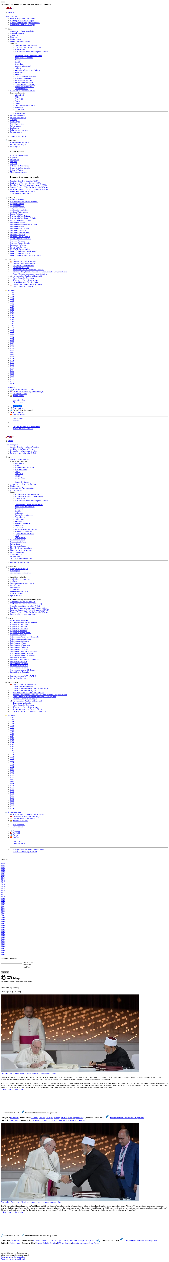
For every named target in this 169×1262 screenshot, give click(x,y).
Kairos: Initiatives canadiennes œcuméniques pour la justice (34, 697)
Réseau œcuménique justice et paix (25, 280)
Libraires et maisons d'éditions (21, 550)
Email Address (28, 962)
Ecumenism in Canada (21, 268)
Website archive (18, 396)
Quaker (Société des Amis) (24, 534)
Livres (10, 441)
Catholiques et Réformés (19, 649)
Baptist (17, 62)
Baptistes (18, 511)
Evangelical (19, 64)
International (19, 95)
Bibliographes (15, 486)
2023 (12, 299)
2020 (12, 305)
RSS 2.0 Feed (18, 412)
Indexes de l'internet (17, 540)
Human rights (15, 122)
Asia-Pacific (19, 99)
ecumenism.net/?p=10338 (41, 1113)
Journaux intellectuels (18, 542)
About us (11, 387)
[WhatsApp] (2, 1105)
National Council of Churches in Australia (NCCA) (28, 187)
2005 (12, 336)
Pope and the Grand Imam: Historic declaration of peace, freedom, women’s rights (30, 1202)
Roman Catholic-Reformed (20, 253)
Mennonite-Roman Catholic (20, 233)
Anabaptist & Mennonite (24, 58)
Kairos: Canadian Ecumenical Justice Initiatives (30, 274)
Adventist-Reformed (17, 200)
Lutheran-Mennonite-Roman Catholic (23, 224)
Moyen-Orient (20, 478)
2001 (12, 344)
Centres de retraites (22, 482)
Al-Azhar (34, 1118)
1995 (12, 356)
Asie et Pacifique (21, 470)
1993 (12, 361)
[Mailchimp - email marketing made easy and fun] (10, 980)
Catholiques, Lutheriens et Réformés (23, 651)
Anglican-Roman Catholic (19, 210)
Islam (70, 1118)
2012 (12, 321)
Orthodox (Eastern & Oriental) (26, 76)
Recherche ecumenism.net (19, 562)
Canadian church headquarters (26, 45)
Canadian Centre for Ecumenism (24, 261)
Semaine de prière (12, 445)
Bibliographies (15, 39)
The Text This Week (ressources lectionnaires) (29, 711)
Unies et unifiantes (17, 593)
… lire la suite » (18, 1089)
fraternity (57, 1118)
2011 (12, 323)
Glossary (13, 120)
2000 (12, 346)
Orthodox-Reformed (17, 241)
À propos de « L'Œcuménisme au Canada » (28, 814)
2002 (12, 342)
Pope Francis (78, 1118)
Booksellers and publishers (20, 41)
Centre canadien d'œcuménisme (24, 684)
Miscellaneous (20, 72)
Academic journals (17, 33)
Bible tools (14, 37)
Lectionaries (14, 128)
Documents (14, 1118)
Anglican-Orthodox (17, 206)
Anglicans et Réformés (18, 631)
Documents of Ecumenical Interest (22, 91)
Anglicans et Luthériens (18, 627)
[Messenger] (2, 1099)
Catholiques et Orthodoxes (19, 647)
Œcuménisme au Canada (22, 703)
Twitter (15, 835)
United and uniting (21, 89)
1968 (12, 379)
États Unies (19, 474)
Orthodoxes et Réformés (19, 668)
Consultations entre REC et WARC (23, 676)
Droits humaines (16, 490)
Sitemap (16, 420)
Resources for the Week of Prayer (22, 25)
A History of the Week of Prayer (22, 21)
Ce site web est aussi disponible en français (28, 392)
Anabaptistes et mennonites (24, 507)
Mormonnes (19, 525)
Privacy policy (18, 402)
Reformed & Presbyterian (19, 166)
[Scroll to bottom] (4, 2)
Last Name (27, 967)
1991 (12, 363)
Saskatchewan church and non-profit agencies (31, 52)
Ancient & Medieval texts (19, 142)
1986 (12, 371)
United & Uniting (16, 170)
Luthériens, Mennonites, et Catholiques (24, 660)
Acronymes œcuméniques (19, 459)
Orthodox (13, 164)
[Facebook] (2, 1096)
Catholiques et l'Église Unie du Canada (24, 637)
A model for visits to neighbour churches (25, 23)
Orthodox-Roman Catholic (20, 243)
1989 (12, 365)
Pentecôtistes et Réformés (19, 672)
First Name (27, 965)
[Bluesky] (2, 1093)
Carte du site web (19, 843)
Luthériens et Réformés (18, 662)
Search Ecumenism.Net (18, 136)
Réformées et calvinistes (23, 532)
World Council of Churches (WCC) (23, 191)
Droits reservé (18, 827)
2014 (12, 317)
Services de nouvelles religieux (21, 558)
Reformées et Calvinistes (19, 591)
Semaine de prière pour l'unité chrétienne (27, 709)
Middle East (19, 107)
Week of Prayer (11, 16)
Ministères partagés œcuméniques (25, 699)
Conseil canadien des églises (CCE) (23, 602)
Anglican (18, 60)
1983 (12, 375)
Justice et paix (15, 544)
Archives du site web (20, 821)
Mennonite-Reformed (18, 230)
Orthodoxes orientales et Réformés (22, 670)
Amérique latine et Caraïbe (24, 468)
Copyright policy (19, 400)
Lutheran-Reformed (17, 226)
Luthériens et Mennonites (19, 657)
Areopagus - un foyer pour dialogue (23, 484)
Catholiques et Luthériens (19, 641)
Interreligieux (15, 571)
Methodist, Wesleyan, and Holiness (27, 70)
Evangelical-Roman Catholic (20, 220)
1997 (12, 352)
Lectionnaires (15, 556)
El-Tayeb (49, 1118)
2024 (12, 297)
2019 (12, 307)
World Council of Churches (23, 286)
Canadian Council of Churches (24, 264)
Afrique (17, 465)
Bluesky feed (17, 406)
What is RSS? (18, 418)
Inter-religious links (17, 124)
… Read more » (7, 1089)
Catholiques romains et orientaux (22, 583)
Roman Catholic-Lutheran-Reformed (23, 251)
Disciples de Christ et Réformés (21, 653)
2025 (12, 295)
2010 (12, 325)
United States (19, 109)
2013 (12, 319)
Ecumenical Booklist (17, 116)
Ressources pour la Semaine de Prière (23, 453)
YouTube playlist (19, 414)
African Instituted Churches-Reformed (24, 202)
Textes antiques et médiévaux (20, 573)
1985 (12, 373)
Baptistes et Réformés (18, 635)
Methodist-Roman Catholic (20, 237)
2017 (12, 311)
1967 (12, 381)
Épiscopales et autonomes (24, 515)
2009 (12, 328)
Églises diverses (20, 538)
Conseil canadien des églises (23, 686)
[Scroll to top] (2, 2)
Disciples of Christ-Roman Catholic (23, 218)
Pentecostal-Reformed (18, 245)
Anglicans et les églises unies (20, 633)
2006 (12, 334)
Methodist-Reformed (17, 235)
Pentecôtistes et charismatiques (26, 529)
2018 (12, 309)
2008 (12, 330)
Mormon (18, 74)
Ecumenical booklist (20, 394)
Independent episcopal (23, 66)
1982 (12, 377)
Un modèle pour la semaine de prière (23, 451)
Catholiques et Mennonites (19, 643)
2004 (12, 338)
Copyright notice (7, 1257)
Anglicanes (19, 509)
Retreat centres (20, 49)
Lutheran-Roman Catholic (19, 228)
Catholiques (19, 513)
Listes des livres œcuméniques (21, 548)
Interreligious (15, 147)
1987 (12, 369)
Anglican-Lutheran (17, 204)
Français (11, 8)
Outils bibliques (15, 554)
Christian (51, 1240)
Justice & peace (15, 126)
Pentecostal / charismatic (23, 80)
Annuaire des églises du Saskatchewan (29, 496)
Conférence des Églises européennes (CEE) (26, 604)
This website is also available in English (27, 816)
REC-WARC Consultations (20, 249)
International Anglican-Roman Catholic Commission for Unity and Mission (40, 272)
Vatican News (15, 1240)
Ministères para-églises (23, 523)
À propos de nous (14, 812)
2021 (12, 303)
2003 (12, 340)
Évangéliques (19, 517)
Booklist (11, 12)
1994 (12, 359)
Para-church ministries (23, 78)
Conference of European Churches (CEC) (25, 183)
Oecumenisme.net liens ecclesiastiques (29, 505)
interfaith (64, 1118)
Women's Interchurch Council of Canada (27, 284)
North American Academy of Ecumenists (27, 276)
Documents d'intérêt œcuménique (22, 488)
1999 (12, 348)
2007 (12, 332)
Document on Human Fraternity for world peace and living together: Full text (29, 1073)
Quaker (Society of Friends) (25, 85)
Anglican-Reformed (17, 208)
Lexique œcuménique (18, 546)
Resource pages (15, 132)
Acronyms (14, 35)
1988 (12, 367)
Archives (11, 290)
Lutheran (18, 68)
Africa (17, 97)
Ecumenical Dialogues (18, 118)
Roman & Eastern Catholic (24, 87)
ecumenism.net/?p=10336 (41, 1236)
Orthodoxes (19, 527)
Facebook (16, 831)
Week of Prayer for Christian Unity (23, 19)
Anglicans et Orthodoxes (19, 629)
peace (84, 1240)
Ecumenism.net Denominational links (28, 56)
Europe (17, 103)
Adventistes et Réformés (19, 620)
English (11, 437)
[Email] (2, 1102)
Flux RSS (16, 833)
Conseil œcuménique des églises (24, 691)
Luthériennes (19, 519)
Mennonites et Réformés (19, 664)
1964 (12, 383)
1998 (12, 350)
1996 (12, 354)
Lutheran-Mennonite (17, 222)
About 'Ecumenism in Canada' (24, 389)
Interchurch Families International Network (28, 270)
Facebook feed (18, 408)
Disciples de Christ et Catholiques (22, 655)
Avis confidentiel (19, 825)
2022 (12, 301)
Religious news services (18, 130)
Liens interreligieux (17, 552)
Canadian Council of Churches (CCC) (24, 181)
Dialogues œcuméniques (19, 569)
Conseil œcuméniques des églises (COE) (25, 606)
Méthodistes (19, 521)
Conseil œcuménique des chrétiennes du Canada (30, 688)
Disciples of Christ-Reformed (20, 216)
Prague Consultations (18, 247)
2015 (12, 315)
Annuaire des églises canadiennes (27, 494)
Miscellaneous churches (18, 172)
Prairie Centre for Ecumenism (23, 278)
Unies (17, 536)
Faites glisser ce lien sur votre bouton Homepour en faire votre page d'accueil (28, 851)
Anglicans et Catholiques (19, 624)
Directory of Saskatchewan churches (28, 47)
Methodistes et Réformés (19, 666)
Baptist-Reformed (16, 214)
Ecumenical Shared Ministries (23, 266)
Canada (17, 101)
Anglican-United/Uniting (19, 212)
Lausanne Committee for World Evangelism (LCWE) (29, 189)
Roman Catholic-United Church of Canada (25, 255)
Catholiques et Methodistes (20, 645)
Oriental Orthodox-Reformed (20, 239)
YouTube (16, 837)
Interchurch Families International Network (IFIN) (28, 185)
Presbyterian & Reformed (24, 83)
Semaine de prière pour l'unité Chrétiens (24, 447)
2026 (12, 292)
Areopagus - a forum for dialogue (22, 31)
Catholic (42, 1118)
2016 (12, 313)
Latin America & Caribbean (25, 105)
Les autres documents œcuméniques (23, 614)
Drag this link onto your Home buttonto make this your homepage (26, 428)
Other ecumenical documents (20, 193)
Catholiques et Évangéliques (20, 639)
